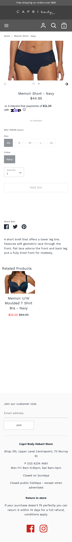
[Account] (43, 23)
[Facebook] (30, 527)
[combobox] (14, 172)
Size (6, 136)
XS (8, 142)
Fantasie (37, 120)
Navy (9, 159)
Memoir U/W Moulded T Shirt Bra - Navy (18, 303)
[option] (36, 60)
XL (51, 142)
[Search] (54, 23)
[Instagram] (43, 527)
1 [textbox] (7, 173)
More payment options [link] (36, 208)
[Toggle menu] (6, 25)
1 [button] (34, 84)
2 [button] (38, 83)
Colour (7, 152)
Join (19, 425)
